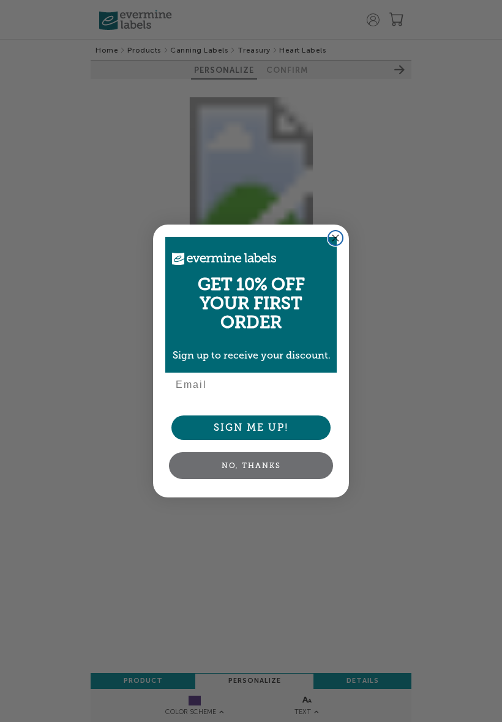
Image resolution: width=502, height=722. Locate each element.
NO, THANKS (251, 465)
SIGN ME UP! (251, 427)
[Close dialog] (335, 238)
